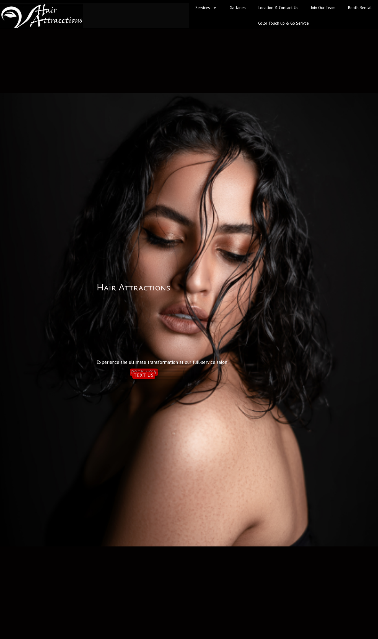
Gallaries (238, 7)
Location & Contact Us (278, 7)
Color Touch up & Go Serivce (283, 23)
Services (202, 7)
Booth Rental (360, 7)
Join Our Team (323, 7)
